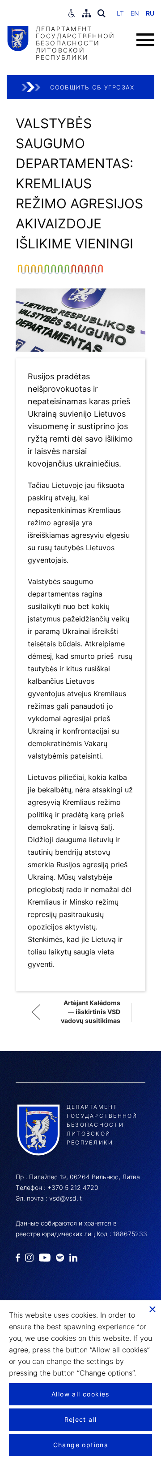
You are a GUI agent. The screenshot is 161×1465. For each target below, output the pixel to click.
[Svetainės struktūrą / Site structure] (86, 13)
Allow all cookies (80, 1394)
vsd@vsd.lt (65, 1198)
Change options (80, 1445)
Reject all (80, 1419)
